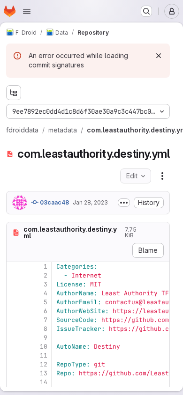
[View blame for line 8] (14, 328)
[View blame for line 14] (14, 382)
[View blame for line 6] (14, 311)
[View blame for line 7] (14, 319)
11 (43, 355)
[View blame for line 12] (14, 364)
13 (43, 373)
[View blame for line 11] (14, 355)
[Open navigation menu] (26, 11)
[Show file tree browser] (13, 92)
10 (43, 347)
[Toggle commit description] (124, 202)
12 (43, 364)
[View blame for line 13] (14, 373)
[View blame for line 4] (14, 293)
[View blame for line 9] (14, 337)
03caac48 (53, 202)
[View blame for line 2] (14, 275)
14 (43, 382)
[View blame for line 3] (14, 284)
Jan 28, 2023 (90, 202)
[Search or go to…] (146, 11)
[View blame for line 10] (14, 346)
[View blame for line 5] (14, 302)
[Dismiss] (158, 55)
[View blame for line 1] (14, 266)
